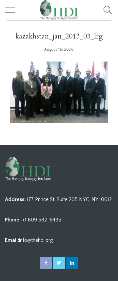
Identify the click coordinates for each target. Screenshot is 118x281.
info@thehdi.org (36, 240)
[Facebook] (46, 263)
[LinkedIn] (72, 263)
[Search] (106, 10)
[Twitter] (59, 263)
